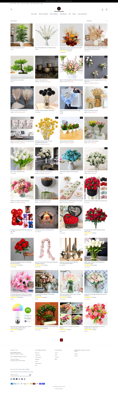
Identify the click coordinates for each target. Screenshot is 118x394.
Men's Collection (54, 14)
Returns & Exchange (34, 3)
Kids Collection (63, 14)
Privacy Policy (38, 357)
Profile (76, 356)
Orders (76, 354)
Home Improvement (82, 14)
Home (56, 353)
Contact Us (37, 355)
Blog (42, 3)
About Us (37, 353)
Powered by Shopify (59, 388)
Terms (36, 361)
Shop (56, 355)
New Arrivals (13, 3)
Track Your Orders (25, 3)
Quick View (22, 45)
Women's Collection (43, 14)
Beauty (74, 14)
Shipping (37, 359)
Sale (19, 3)
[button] (63, 51)
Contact (57, 357)
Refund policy (38, 363)
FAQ (36, 365)
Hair (69, 14)
